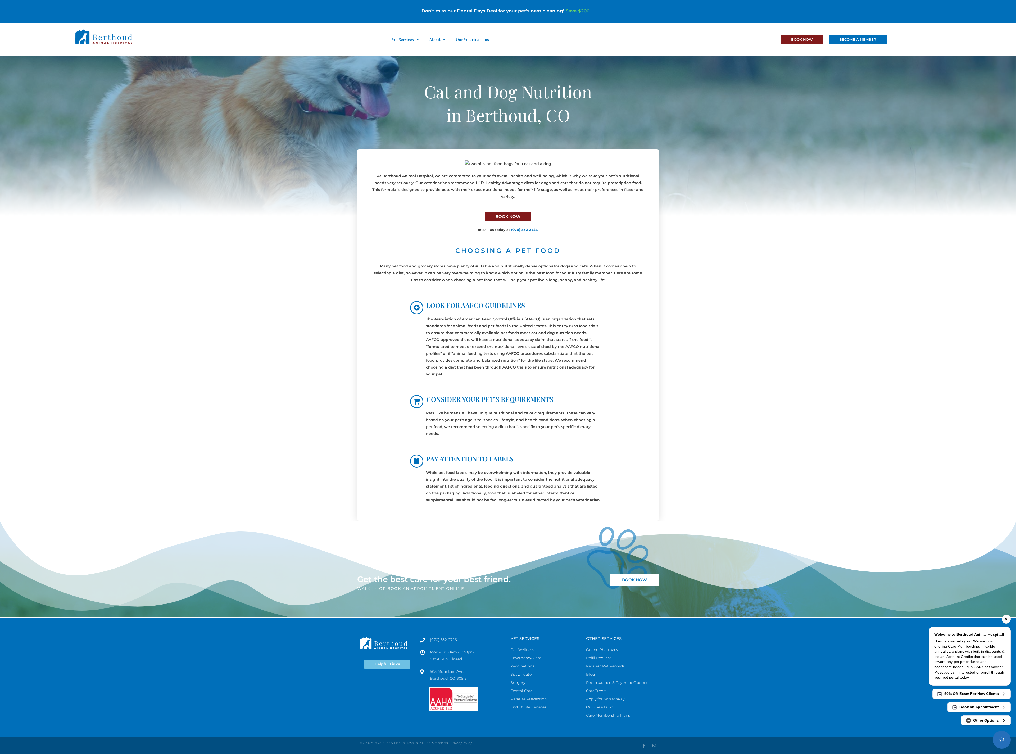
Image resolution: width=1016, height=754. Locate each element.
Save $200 (577, 10)
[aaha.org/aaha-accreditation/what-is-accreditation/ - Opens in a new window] (467, 699)
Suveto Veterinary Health (385, 743)
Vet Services (403, 39)
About (434, 39)
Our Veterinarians (472, 39)
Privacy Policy (461, 743)
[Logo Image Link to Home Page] (104, 36)
